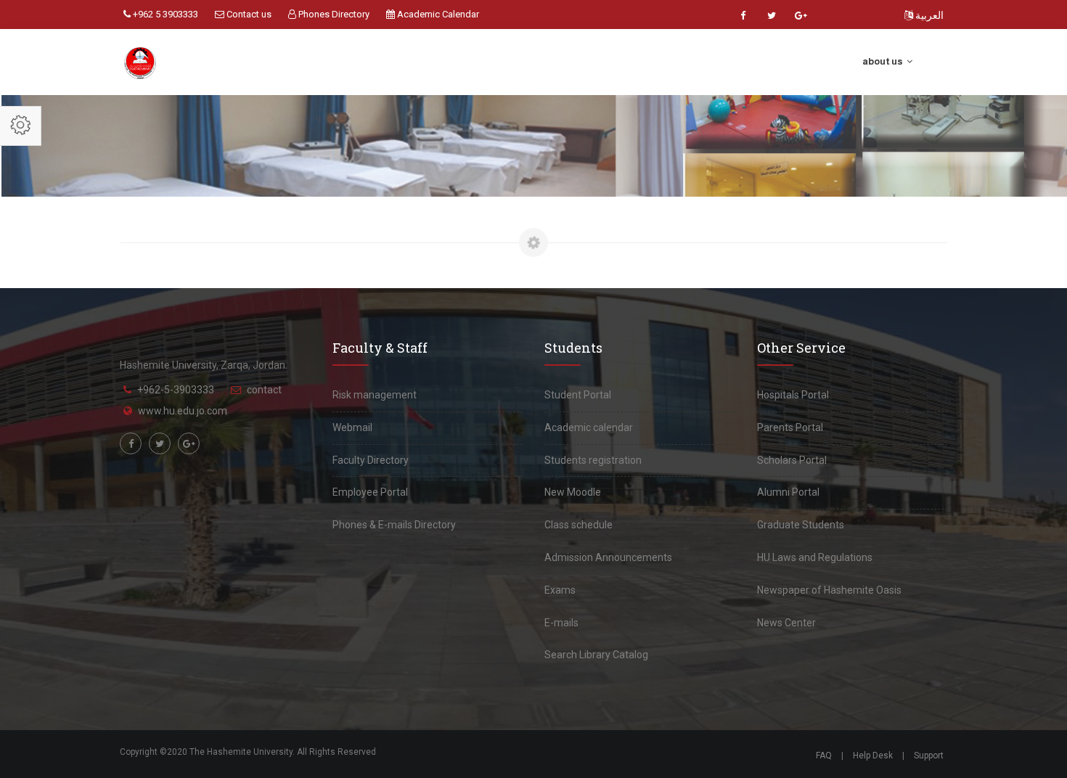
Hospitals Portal (793, 395)
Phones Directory (332, 14)
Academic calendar (588, 427)
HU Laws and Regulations (814, 557)
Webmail (352, 427)
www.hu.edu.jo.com (182, 411)
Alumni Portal (788, 492)
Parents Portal (790, 427)
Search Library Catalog (596, 654)
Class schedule (578, 525)
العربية (928, 15)
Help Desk (873, 755)
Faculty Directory (370, 460)
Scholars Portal (792, 460)
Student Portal (577, 395)
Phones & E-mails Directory (394, 525)
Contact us (247, 14)
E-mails (561, 622)
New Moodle (572, 492)
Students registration (593, 460)
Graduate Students (800, 525)
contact (264, 390)
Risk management (374, 395)
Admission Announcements (608, 557)
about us (883, 61)
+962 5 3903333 (164, 14)
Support (929, 755)
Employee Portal (370, 492)
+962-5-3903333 (175, 390)
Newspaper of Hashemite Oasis (829, 590)
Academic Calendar (437, 14)
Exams (560, 590)
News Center (786, 622)
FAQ (824, 755)
